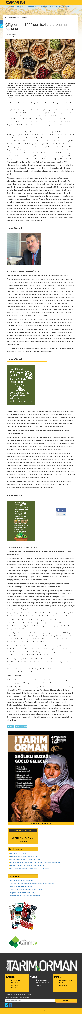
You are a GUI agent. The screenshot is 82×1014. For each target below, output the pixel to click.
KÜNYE (61, 982)
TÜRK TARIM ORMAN (41, 980)
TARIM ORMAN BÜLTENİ (42, 982)
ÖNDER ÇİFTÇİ (15, 982)
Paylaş (62, 510)
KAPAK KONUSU (16, 980)
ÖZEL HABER (15, 985)
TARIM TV (38, 985)
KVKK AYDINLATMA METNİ (66, 980)
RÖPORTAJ (14, 987)
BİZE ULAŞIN (63, 985)
